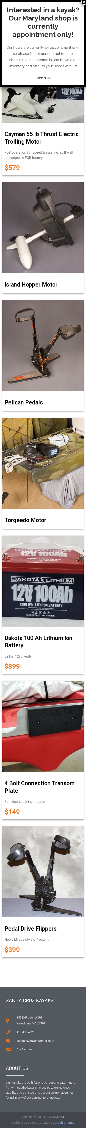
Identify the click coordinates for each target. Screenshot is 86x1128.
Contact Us (43, 78)
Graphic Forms (64, 1122)
